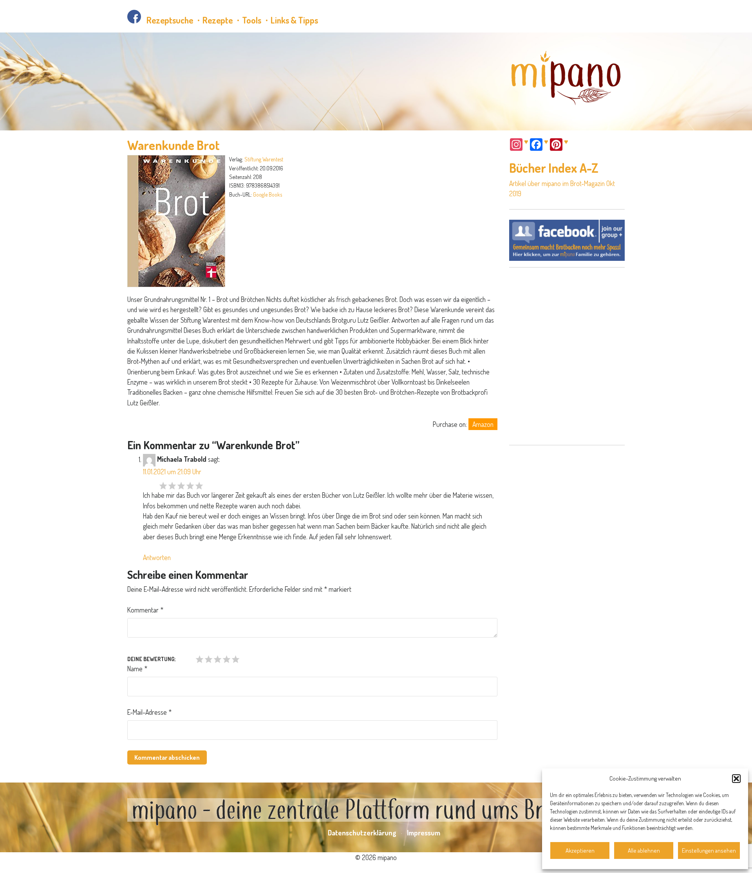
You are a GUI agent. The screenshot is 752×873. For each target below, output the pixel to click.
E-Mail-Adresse (149, 712)
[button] (736, 779)
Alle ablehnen (644, 850)
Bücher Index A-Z (553, 168)
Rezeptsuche (169, 19)
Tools (251, 19)
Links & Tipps (294, 19)
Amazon (483, 424)
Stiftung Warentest (263, 159)
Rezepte (217, 19)
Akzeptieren (580, 850)
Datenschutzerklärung (362, 832)
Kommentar (145, 609)
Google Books (267, 194)
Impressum (423, 832)
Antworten (157, 557)
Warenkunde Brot (173, 145)
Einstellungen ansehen (709, 850)
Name (137, 668)
